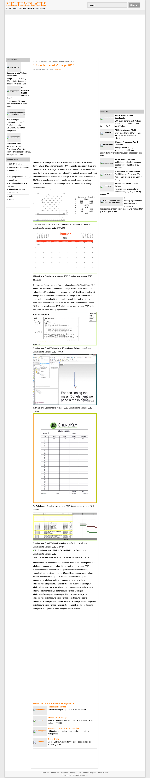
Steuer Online (53, 739)
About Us (45, 773)
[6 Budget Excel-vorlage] (40, 720)
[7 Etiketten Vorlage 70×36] (107, 132)
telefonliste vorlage (17, 189)
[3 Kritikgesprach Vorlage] (107, 164)
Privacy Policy (75, 773)
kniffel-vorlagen (15, 164)
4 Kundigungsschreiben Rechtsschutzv (133, 200)
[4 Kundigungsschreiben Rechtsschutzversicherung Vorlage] (111, 202)
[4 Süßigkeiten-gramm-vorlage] (107, 173)
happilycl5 (13, 180)
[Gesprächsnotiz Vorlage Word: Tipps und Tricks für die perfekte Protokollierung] (13, 68)
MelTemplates (26, 4)
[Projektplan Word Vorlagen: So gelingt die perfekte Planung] (13, 136)
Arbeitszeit (13, 193)
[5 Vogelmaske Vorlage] (40, 709)
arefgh (11, 196)
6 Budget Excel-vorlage (57, 718)
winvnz (12, 199)
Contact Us (54, 773)
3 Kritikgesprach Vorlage (125, 159)
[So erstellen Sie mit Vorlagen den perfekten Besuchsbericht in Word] (13, 92)
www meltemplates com (19, 167)
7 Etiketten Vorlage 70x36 (125, 130)
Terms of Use (102, 773)
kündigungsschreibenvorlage (19, 177)
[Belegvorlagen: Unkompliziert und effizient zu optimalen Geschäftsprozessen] (16, 115)
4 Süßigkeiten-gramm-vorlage (127, 171)
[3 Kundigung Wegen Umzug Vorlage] (107, 185)
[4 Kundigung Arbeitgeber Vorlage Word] (40, 730)
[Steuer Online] (40, 741)
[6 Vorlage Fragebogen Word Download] (107, 144)
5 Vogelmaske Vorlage (57, 707)
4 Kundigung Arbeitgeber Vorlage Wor (63, 728)
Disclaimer (64, 773)
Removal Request (89, 773)
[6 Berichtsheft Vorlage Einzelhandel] (107, 117)
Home (35, 61)
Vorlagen (43, 61)
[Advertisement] (75, 35)
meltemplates (14, 171)
